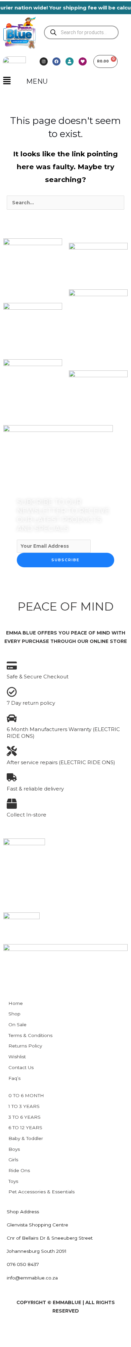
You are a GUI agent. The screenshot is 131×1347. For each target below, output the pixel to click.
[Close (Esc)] (79, 1330)
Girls (13, 1159)
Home (15, 1003)
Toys (13, 1181)
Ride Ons (19, 1170)
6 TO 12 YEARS (25, 1127)
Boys (14, 1149)
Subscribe (65, 560)
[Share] (56, 1330)
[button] (6, 81)
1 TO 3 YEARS (24, 1106)
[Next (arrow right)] (33, 1341)
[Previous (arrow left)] (10, 1341)
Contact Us (21, 1067)
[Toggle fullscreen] (33, 1330)
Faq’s (14, 1078)
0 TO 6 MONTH (26, 1095)
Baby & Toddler (25, 1138)
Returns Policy (25, 1045)
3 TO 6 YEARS (24, 1117)
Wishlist (17, 1056)
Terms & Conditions (30, 1035)
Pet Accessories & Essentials (41, 1191)
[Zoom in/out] (10, 1330)
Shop (14, 1013)
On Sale (17, 1024)
